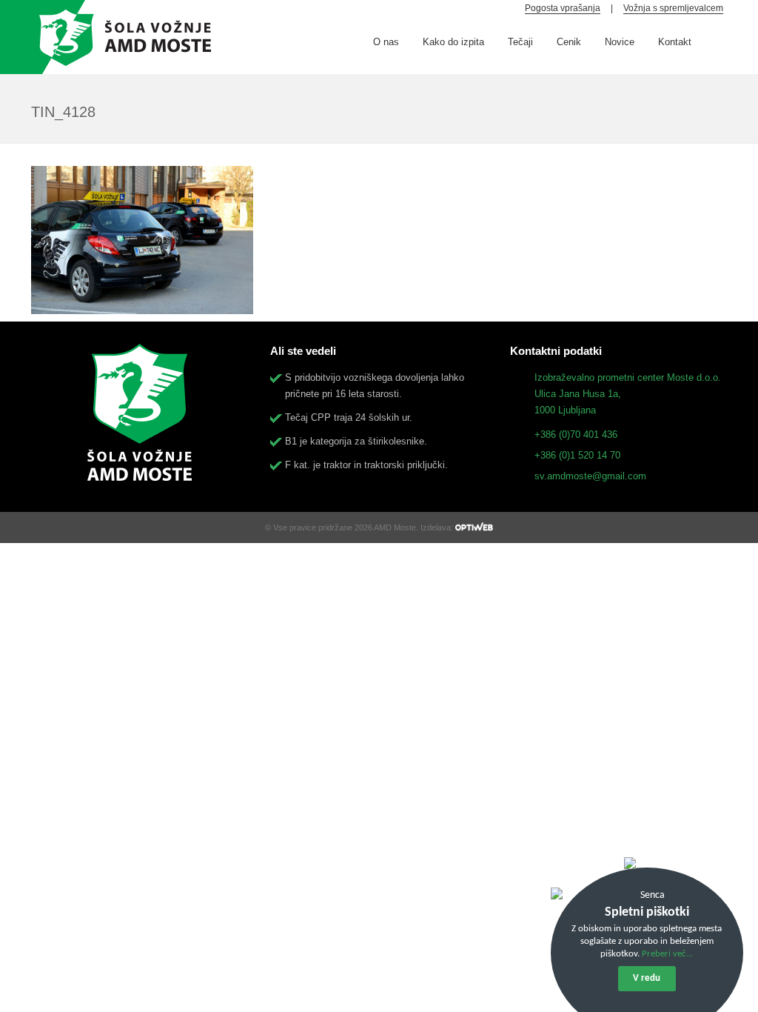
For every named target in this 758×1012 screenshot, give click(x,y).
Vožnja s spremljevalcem (673, 8)
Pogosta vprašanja (562, 8)
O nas (386, 41)
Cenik (569, 41)
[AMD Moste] (121, 37)
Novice (619, 41)
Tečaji (520, 41)
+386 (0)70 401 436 (575, 434)
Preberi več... (667, 954)
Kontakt (674, 41)
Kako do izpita (453, 41)
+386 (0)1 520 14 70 (577, 455)
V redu (646, 978)
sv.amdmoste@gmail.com (590, 476)
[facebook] (716, 39)
